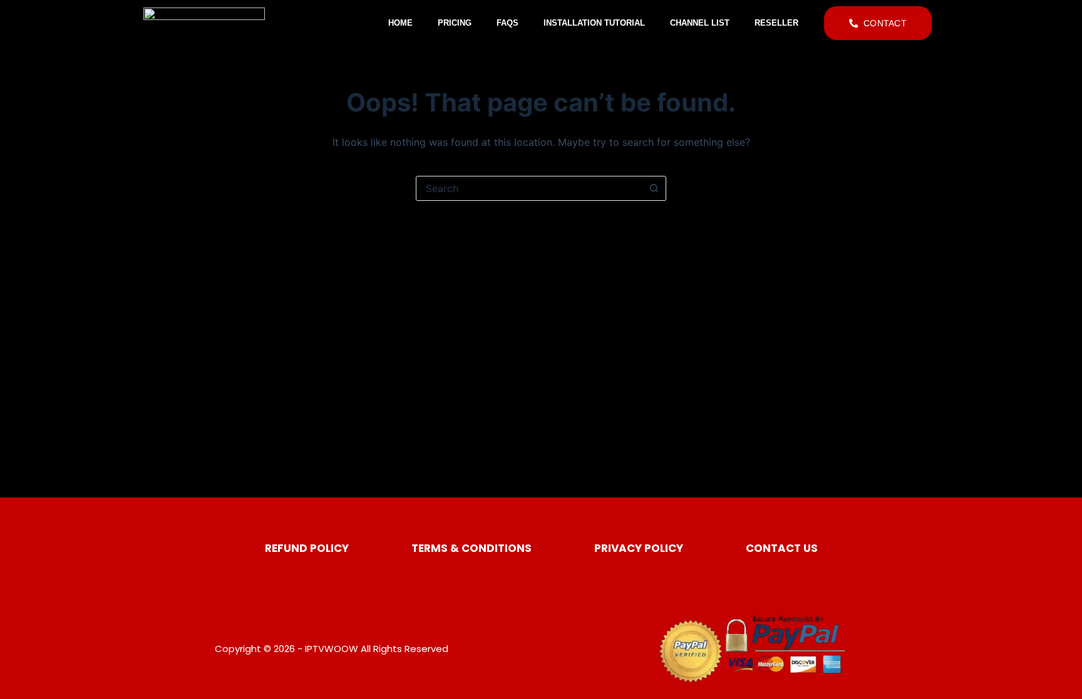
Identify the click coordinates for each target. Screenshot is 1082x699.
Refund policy (307, 548)
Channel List (699, 23)
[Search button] (654, 188)
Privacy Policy (638, 548)
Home (400, 23)
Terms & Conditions (471, 548)
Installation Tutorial (594, 23)
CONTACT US (782, 548)
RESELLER (776, 23)
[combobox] (529, 188)
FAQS (507, 23)
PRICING (454, 23)
